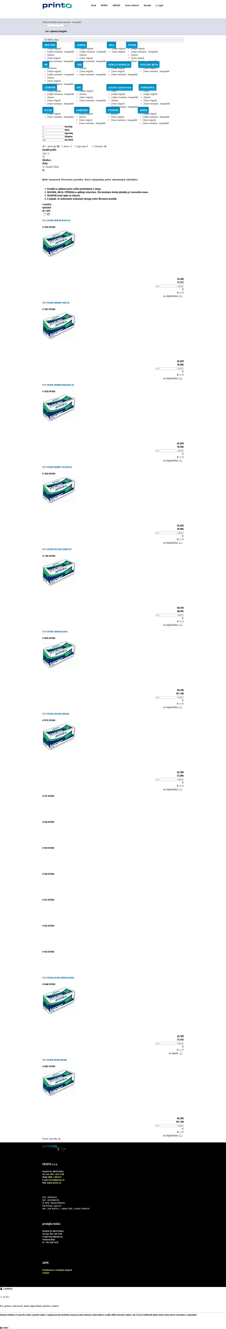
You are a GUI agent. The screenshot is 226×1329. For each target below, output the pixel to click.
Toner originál (54, 58)
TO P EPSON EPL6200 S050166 (55, 713)
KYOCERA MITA (149, 64)
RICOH (48, 110)
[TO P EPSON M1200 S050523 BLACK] (60, 1013)
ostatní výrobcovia (120, 87)
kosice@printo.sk (57, 1179)
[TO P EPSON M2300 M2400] (60, 1095)
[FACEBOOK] (58, 1150)
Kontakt (147, 5)
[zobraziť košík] (44, 213)
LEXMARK (50, 87)
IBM (79, 64)
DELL (112, 45)
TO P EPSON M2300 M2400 (54, 1059)
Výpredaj (81, 146)
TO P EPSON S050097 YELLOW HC (57, 467)
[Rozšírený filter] (43, 146)
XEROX (143, 110)
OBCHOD (116, 5)
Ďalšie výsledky (50, 1138)
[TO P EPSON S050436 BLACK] (60, 667)
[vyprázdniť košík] (48, 213)
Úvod (93, 5)
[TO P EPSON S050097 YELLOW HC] (60, 502)
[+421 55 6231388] (113, 296)
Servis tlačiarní (132, 5)
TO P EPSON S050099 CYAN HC (56, 302)
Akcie (66, 146)
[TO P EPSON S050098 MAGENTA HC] (60, 420)
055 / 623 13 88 (57, 1174)
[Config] (7, 1296)
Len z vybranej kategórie (56, 31)
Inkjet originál (54, 48)
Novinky (52, 146)
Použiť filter (52, 167)
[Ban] (4, 1296)
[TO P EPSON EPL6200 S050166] (60, 749)
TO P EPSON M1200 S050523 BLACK (58, 977)
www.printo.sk (54, 1182)
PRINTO (104, 5)
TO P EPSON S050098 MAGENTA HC (58, 384)
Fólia (114, 90)
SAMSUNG (82, 110)
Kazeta (51, 54)
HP (46, 64)
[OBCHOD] (63, 1150)
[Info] (43, 170)
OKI (79, 87)
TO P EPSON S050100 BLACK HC (56, 220)
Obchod (45, 22)
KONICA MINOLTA (119, 64)
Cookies (45, 1272)
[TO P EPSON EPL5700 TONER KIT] (60, 585)
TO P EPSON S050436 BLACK (54, 631)
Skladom (99, 146)
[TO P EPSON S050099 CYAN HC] (60, 338)
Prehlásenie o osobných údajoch (57, 1270)
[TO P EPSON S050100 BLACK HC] (60, 256)
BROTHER (50, 45)
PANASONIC (148, 87)
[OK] (1, 1296)
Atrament (52, 68)
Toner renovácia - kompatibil (69, 22)
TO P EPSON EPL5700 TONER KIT (57, 549)
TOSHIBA (113, 110)
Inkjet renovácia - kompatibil (61, 51)
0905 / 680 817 (54, 1177)
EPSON (53, 22)
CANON (81, 45)
